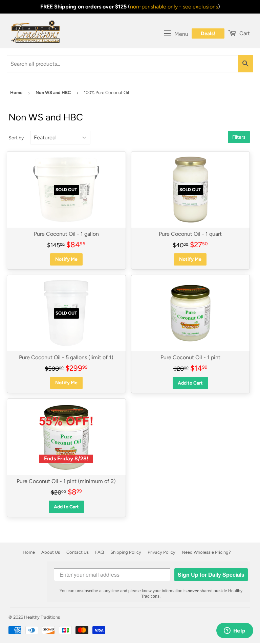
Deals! (208, 33)
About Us (50, 552)
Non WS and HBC (53, 92)
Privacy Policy (161, 552)
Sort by (16, 138)
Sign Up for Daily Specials (211, 574)
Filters (238, 137)
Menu (181, 34)
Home (16, 92)
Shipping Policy (125, 552)
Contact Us (77, 552)
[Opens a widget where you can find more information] (234, 631)
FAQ (99, 552)
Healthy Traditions (42, 617)
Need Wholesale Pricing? (206, 552)
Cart (244, 33)
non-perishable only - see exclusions (174, 6)
